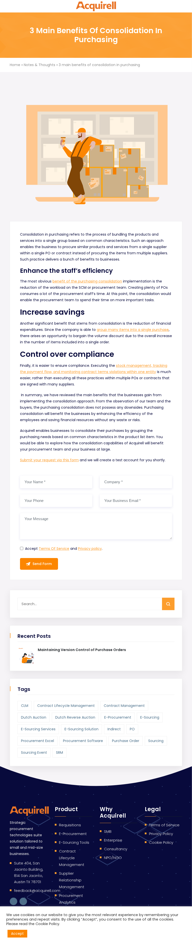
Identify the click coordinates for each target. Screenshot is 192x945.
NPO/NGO (113, 857)
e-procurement (117, 717)
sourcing (156, 740)
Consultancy (115, 848)
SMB (108, 831)
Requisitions (70, 825)
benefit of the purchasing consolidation (87, 281)
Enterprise (113, 840)
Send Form (42, 563)
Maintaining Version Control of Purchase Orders (82, 649)
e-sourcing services (38, 729)
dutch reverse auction (75, 717)
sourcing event (34, 752)
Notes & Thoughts (39, 64)
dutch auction (33, 717)
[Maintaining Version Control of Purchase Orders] (26, 655)
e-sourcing (149, 717)
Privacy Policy (161, 833)
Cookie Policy (161, 842)
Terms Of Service (54, 548)
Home (15, 64)
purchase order (125, 740)
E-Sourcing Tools (74, 842)
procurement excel (37, 740)
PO (132, 729)
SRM (59, 752)
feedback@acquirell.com (37, 890)
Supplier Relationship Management (71, 880)
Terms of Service (164, 825)
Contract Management (124, 705)
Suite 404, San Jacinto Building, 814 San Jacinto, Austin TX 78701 (28, 872)
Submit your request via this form (49, 460)
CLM (24, 705)
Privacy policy (90, 548)
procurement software (83, 740)
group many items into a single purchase (133, 329)
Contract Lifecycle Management (66, 705)
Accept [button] (17, 933)
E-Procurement (73, 833)
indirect (114, 729)
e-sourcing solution (81, 729)
